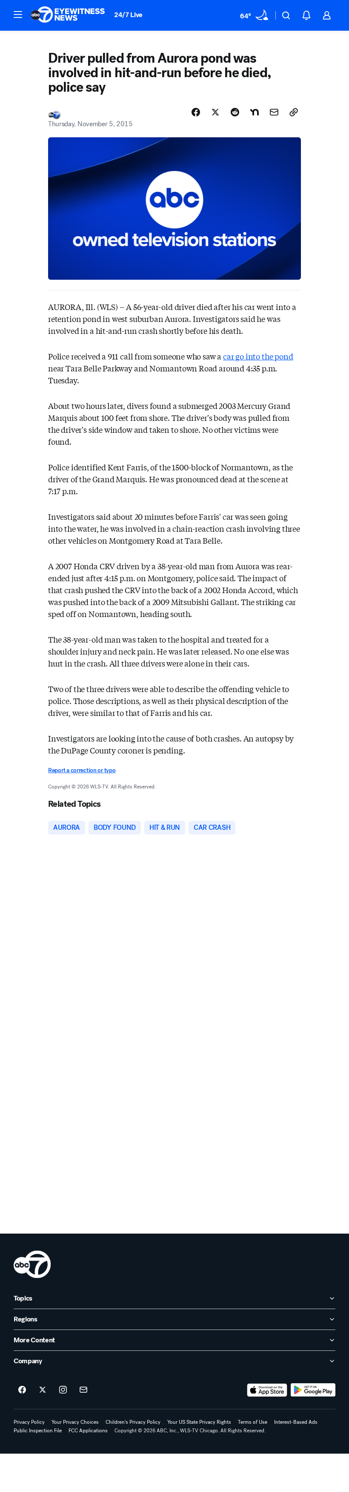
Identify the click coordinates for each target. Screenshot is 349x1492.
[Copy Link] (293, 112)
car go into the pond (258, 356)
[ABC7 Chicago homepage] (68, 15)
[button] (18, 14)
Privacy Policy (29, 1422)
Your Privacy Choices (75, 1422)
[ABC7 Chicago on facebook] (22, 1390)
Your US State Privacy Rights (199, 1422)
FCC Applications (88, 1430)
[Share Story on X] (215, 112)
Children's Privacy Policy (133, 1422)
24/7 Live (128, 14)
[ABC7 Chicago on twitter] (42, 1390)
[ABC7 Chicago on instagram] (63, 1390)
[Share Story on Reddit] (235, 112)
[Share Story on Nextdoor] (254, 112)
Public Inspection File (38, 1430)
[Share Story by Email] (274, 112)
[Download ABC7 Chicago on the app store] (267, 1390)
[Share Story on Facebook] (196, 112)
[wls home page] (32, 1264)
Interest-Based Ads (296, 1422)
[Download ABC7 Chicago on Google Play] (313, 1390)
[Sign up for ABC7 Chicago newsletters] (83, 1390)
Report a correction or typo (81, 770)
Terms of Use (252, 1422)
